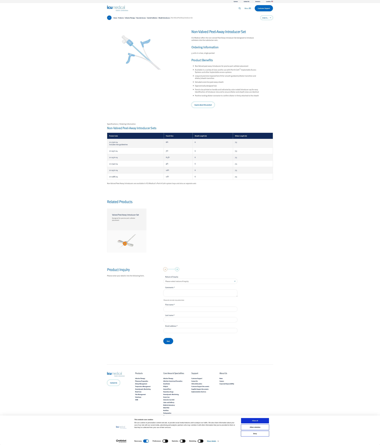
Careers (236, 1)
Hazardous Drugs (168, 392)
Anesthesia (166, 384)
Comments (170, 287)
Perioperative (167, 413)
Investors (257, 1)
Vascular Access (141, 18)
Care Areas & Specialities (173, 373)
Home (115, 18)
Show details (211, 441)
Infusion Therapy (130, 18)
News (221, 378)
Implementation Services (198, 392)
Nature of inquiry (171, 276)
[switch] (165, 441)
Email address (171, 326)
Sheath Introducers (164, 18)
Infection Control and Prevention (172, 381)
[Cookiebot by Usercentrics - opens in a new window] (121, 441)
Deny (255, 433)
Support (194, 373)
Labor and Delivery (168, 402)
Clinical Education (196, 384)
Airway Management (141, 384)
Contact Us (246, 1)
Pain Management (140, 394)
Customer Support (196, 378)
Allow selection (255, 427)
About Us (223, 373)
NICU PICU (166, 408)
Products (121, 18)
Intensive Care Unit (168, 400)
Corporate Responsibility (226, 384)
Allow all (255, 421)
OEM (136, 400)
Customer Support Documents (200, 386)
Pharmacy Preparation (141, 381)
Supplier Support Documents (200, 389)
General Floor (167, 389)
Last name (170, 315)
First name (170, 304)
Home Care (166, 397)
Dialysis (165, 386)
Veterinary (138, 397)
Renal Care (138, 392)
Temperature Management (143, 386)
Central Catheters (152, 18)
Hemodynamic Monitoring (143, 389)
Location (268, 1)
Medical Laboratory (169, 405)
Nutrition (166, 410)
